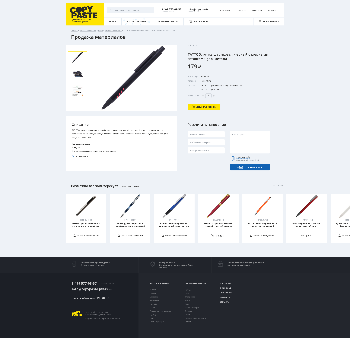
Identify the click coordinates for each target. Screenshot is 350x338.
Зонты (187, 300)
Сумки (187, 315)
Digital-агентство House (110, 318)
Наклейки (154, 304)
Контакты (224, 302)
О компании (225, 288)
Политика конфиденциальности (98, 315)
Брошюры (154, 297)
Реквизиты (225, 297)
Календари (154, 300)
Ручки (152, 318)
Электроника (190, 297)
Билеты (153, 290)
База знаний (226, 293)
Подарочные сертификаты (160, 311)
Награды (188, 322)
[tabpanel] (86, 218)
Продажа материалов (195, 283)
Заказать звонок (107, 284)
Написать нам (106, 289)
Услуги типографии (159, 283)
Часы (187, 304)
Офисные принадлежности (195, 318)
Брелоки (188, 311)
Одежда (153, 315)
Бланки (153, 293)
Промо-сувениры (157, 322)
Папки (152, 308)
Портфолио (225, 283)
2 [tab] (278, 185)
